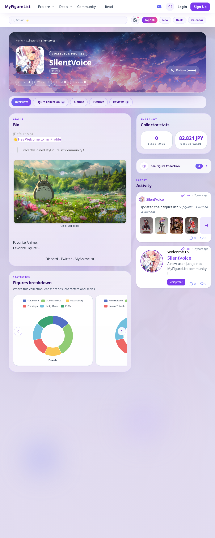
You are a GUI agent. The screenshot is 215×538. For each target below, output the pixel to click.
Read (109, 6)
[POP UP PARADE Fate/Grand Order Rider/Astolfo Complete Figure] (176, 225)
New (165, 20)
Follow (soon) (186, 70)
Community (86, 6)
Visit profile (176, 282)
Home (19, 40)
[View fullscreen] (18, 218)
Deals (63, 6)
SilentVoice (155, 199)
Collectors (32, 40)
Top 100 (150, 20)
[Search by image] (135, 20)
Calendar (197, 20)
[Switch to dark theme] (170, 7)
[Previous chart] (18, 331)
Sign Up (200, 6)
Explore (44, 6)
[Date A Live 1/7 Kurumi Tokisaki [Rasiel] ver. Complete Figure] (146, 225)
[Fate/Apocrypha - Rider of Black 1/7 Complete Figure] (161, 225)
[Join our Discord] (159, 6)
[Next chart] (122, 331)
